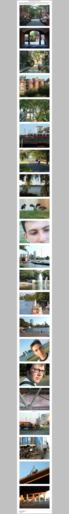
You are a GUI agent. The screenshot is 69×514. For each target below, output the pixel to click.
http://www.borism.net (22, 511)
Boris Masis (23, 510)
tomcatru (21, 512)
